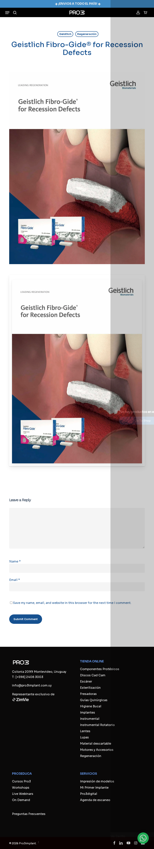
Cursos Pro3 (21, 781)
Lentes (85, 731)
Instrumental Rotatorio (97, 725)
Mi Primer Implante (94, 788)
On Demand (21, 800)
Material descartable (95, 744)
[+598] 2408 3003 (29, 677)
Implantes (87, 712)
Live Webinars (22, 794)
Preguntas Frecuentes (28, 814)
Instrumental (89, 719)
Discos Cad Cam (92, 675)
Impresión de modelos (97, 781)
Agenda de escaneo (95, 800)
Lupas (84, 737)
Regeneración (87, 34)
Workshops (20, 788)
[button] (7, 12)
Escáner (86, 681)
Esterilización (90, 688)
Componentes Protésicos (99, 669)
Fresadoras (88, 694)
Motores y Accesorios (96, 750)
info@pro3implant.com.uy (32, 685)
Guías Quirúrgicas (93, 700)
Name (15, 561)
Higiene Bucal (90, 706)
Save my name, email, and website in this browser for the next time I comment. (72, 603)
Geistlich (65, 34)
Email (14, 580)
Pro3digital (88, 794)
